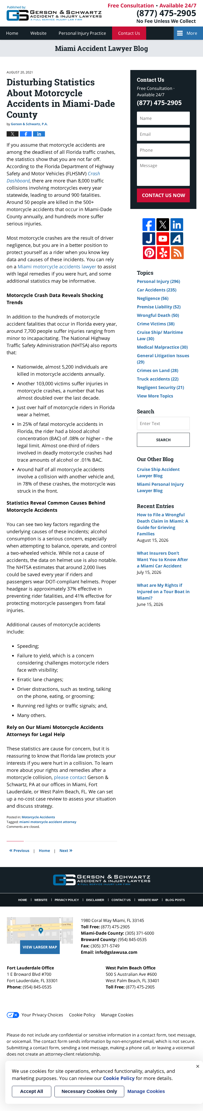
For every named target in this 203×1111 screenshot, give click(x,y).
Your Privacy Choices (42, 1015)
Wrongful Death (158, 315)
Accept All (31, 1091)
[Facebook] (148, 224)
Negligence (152, 298)
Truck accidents (157, 379)
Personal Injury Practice (82, 33)
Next (65, 850)
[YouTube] (162, 238)
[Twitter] (162, 224)
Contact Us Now (163, 195)
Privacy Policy (67, 900)
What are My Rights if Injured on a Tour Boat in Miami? (163, 591)
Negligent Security (160, 387)
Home (12, 33)
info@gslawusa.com (116, 952)
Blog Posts (175, 900)
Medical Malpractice (162, 347)
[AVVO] (176, 238)
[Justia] (148, 238)
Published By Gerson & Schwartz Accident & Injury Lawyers (152, 13)
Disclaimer (95, 900)
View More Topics (155, 396)
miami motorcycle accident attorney (47, 822)
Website (38, 33)
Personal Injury (158, 281)
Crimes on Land (157, 370)
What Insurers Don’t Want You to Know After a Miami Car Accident (162, 559)
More (192, 33)
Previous (19, 850)
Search (163, 439)
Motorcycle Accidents (38, 817)
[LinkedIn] (176, 224)
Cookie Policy (82, 1015)
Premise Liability (159, 307)
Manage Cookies (117, 1015)
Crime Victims (155, 324)
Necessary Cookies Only (89, 1091)
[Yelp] (163, 252)
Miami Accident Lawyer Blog (54, 13)
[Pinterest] (149, 252)
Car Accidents (156, 290)
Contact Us (129, 33)
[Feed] (177, 252)
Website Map (148, 900)
